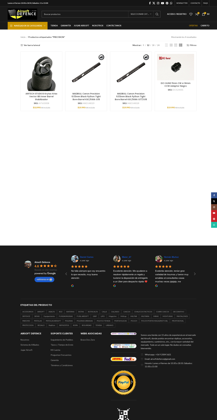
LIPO (103, 316)
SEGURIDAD (86, 325)
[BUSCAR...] (157, 14)
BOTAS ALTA (93, 312)
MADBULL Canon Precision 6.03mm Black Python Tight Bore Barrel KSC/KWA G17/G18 (131, 96)
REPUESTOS (64, 325)
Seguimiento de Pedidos (62, 339)
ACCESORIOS (27, 312)
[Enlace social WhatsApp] (171, 3)
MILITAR (133, 316)
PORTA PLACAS (120, 321)
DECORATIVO (178, 312)
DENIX (37, 316)
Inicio (23, 37)
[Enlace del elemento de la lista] (168, 354)
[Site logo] (22, 14)
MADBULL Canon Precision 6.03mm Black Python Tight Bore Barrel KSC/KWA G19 (86, 96)
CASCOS (126, 312)
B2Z (60, 312)
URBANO (109, 325)
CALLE (104, 312)
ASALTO (52, 312)
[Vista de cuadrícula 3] (175, 45)
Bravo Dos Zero (88, 339)
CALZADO (115, 312)
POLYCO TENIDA (103, 321)
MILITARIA (145, 316)
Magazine (112, 316)
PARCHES (26, 321)
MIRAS (156, 316)
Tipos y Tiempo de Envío (62, 344)
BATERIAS (70, 312)
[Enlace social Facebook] (150, 3)
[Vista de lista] (166, 45)
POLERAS (69, 321)
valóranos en (43, 279)
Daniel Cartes (86, 256)
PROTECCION (28, 325)
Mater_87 (126, 256)
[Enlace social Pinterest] (167, 3)
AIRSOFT (40, 312)
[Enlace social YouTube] (162, 3)
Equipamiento (49, 316)
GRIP (95, 316)
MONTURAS (168, 316)
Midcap (123, 316)
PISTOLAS (38, 321)
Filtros (193, 45)
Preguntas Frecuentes (61, 355)
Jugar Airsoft (26, 350)
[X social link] (154, 3)
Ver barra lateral (32, 45)
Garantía (55, 360)
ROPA (75, 325)
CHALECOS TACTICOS (143, 312)
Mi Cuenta (55, 350)
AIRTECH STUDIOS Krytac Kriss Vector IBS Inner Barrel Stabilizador (41, 96)
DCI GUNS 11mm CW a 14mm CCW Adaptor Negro (175, 85)
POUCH (134, 321)
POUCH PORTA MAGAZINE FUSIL (154, 321)
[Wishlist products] (191, 14)
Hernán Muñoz (171, 256)
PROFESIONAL (178, 321)
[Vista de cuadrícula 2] (171, 45)
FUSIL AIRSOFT (83, 316)
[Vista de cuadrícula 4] (180, 45)
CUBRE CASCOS (162, 312)
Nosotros (25, 339)
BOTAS (81, 312)
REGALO (41, 325)
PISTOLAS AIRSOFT (53, 321)
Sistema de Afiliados (30, 344)
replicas (52, 325)
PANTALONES (182, 316)
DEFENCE (26, 316)
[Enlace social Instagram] (158, 3)
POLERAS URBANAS (85, 321)
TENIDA (99, 325)
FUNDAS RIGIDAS (66, 316)
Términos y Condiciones (62, 365)
